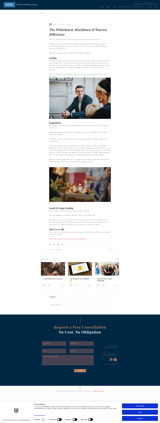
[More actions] (110, 24)
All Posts (43, 13)
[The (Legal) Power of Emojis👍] (80, 269)
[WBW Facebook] (111, 359)
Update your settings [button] (98, 391)
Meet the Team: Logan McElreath (104, 280)
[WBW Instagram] (115, 359)
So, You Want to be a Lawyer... (53, 279)
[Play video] (80, 184)
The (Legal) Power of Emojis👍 (79, 280)
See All (117, 259)
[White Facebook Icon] (157, 210)
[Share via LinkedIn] (58, 244)
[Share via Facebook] (50, 244)
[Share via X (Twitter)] (54, 244)
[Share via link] (62, 244)
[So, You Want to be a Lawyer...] (53, 269)
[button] (117, 13)
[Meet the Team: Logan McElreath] (107, 269)
